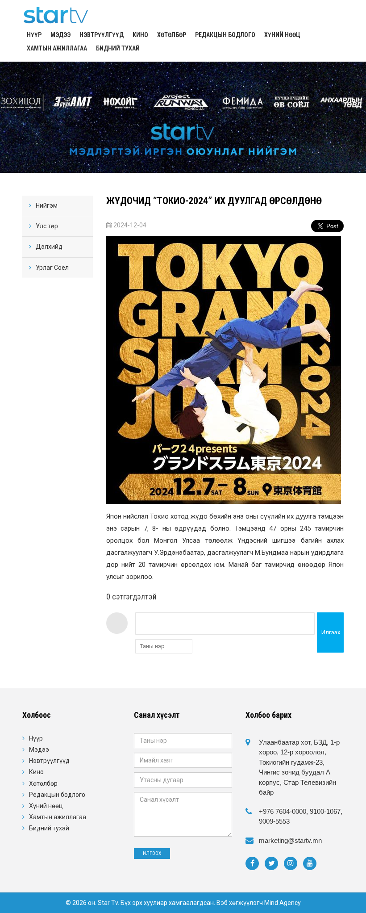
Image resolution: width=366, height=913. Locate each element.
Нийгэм (47, 205)
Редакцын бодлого (225, 34)
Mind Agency (282, 902)
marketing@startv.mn (290, 840)
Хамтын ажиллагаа (57, 48)
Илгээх (330, 632)
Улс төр (47, 226)
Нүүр (34, 34)
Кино (140, 34)
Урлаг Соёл (52, 267)
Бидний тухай (118, 48)
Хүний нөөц (282, 34)
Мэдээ (60, 34)
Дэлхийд (49, 246)
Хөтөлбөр (171, 34)
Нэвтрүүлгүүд (101, 34)
